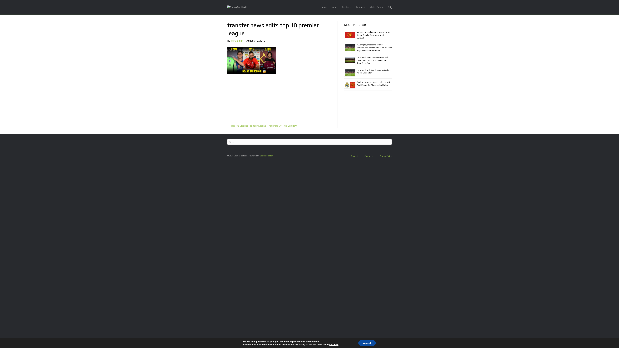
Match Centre (377, 7)
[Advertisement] (279, 98)
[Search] (389, 7)
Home (324, 7)
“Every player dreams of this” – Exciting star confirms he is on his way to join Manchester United (374, 48)
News (334, 7)
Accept (367, 343)
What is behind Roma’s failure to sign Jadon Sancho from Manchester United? (374, 35)
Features (346, 7)
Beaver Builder (266, 156)
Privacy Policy (386, 156)
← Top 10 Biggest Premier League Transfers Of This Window (262, 125)
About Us (355, 156)
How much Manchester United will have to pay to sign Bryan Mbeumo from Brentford (372, 60)
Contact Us (369, 156)
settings (333, 344)
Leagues (360, 7)
